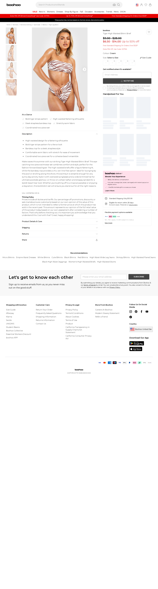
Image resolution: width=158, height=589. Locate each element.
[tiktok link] (130, 317)
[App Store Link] (136, 346)
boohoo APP (12, 338)
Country (132, 324)
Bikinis (45, 25)
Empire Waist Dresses (26, 257)
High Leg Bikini (53, 25)
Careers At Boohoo (103, 310)
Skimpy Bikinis (123, 257)
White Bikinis (44, 257)
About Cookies (72, 317)
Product (69, 324)
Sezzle (9, 320)
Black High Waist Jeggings (54, 262)
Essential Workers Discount (18, 334)
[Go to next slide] (84, 69)
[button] (137, 5)
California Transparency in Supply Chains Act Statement (78, 329)
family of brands (90, 285)
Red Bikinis (83, 257)
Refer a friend (101, 317)
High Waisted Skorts (106, 262)
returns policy (133, 205)
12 (132, 63)
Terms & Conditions (74, 313)
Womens (15, 25)
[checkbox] (104, 88)
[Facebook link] (141, 311)
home (8, 25)
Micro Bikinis (8, 257)
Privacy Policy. (114, 287)
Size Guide (11, 310)
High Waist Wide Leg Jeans (102, 257)
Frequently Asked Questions (48, 313)
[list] (60, 69)
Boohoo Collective (14, 331)
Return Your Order (44, 310)
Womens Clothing (26, 25)
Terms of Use (71, 320)
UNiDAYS (10, 324)
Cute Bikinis (57, 257)
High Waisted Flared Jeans (143, 257)
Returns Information (45, 320)
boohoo (106, 30)
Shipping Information (46, 317)
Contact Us (41, 324)
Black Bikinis (70, 257)
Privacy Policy (132, 90)
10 (126, 63)
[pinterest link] (136, 311)
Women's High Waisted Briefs (82, 262)
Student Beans (13, 327)
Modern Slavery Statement (107, 313)
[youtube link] (147, 311)
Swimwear (37, 25)
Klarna (9, 317)
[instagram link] (130, 311)
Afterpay (10, 313)
